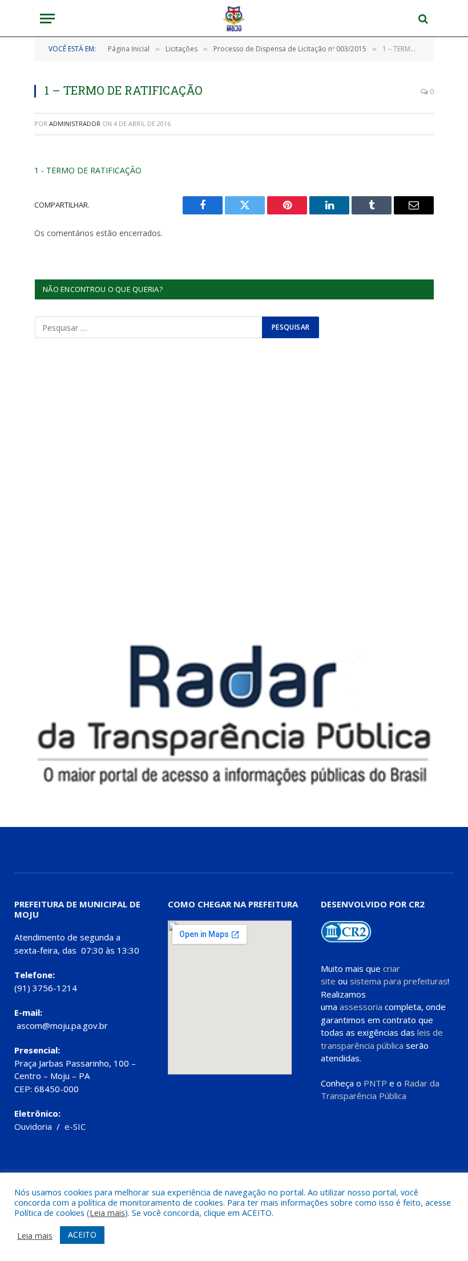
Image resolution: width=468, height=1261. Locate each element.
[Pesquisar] (422, 18)
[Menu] (47, 18)
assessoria (361, 1006)
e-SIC (75, 1126)
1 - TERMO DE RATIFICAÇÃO (88, 170)
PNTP (375, 1083)
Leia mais (107, 1212)
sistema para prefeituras (398, 981)
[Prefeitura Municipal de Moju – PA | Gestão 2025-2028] (234, 18)
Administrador (74, 123)
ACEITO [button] (82, 1234)
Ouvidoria (33, 1126)
